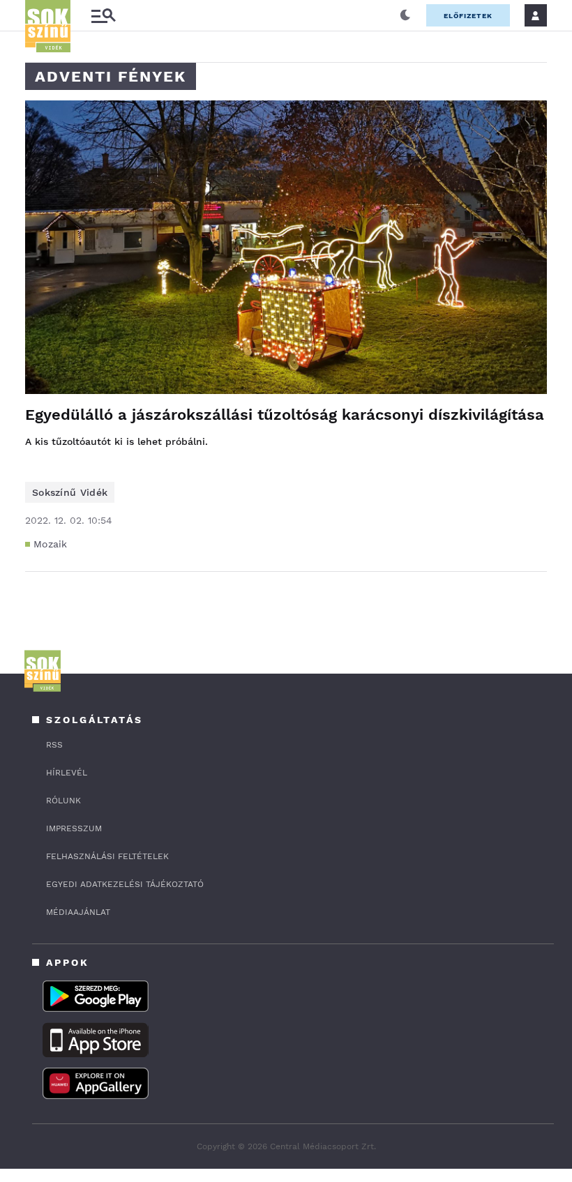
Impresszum (74, 828)
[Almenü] (103, 15)
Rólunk (63, 800)
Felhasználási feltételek (107, 856)
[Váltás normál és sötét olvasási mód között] (405, 15)
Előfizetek (468, 16)
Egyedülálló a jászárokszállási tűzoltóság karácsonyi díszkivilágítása (284, 414)
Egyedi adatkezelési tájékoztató (125, 884)
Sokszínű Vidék (69, 492)
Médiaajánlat (78, 912)
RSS (54, 745)
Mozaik (50, 544)
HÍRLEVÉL (66, 773)
